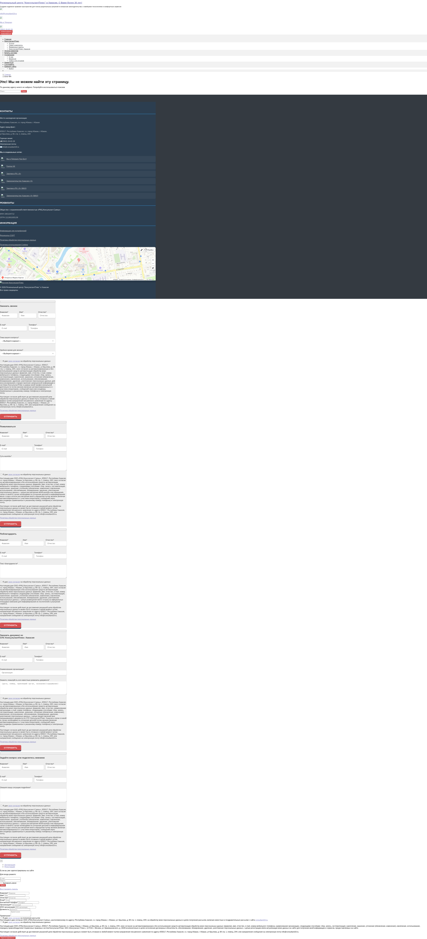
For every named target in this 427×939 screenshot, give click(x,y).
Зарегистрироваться (8, 938)
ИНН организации (7, 907)
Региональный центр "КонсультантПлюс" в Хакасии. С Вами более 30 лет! (41, 2)
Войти (3, 885)
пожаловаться (6, 33)
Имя (2, 895)
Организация (5, 905)
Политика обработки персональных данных (18, 240)
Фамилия (4, 893)
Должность (4, 909)
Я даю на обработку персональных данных (26, 361)
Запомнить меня (9, 883)
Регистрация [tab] (9, 867)
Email (2, 900)
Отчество (4, 898)
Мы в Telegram (6, 22)
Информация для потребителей (13, 231)
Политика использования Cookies (14, 245)
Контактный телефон (9, 902)
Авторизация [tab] (9, 865)
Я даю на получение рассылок (21, 918)
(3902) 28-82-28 (6, 29)
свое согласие (14, 361)
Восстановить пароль (9, 889)
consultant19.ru (261, 920)
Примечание (5, 916)
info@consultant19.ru (8, 14)
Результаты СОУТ (7, 235)
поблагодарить (6, 31)
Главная (7, 75)
